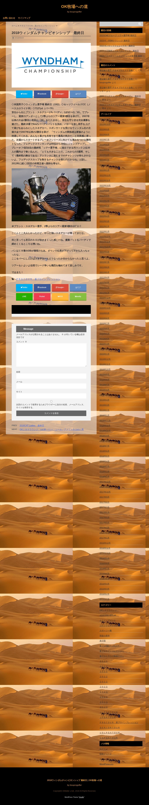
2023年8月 (104, 134)
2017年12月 (105, 482)
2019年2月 (104, 410)
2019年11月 (105, 364)
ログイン (104, 749)
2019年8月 (104, 379)
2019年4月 (104, 400)
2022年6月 (104, 206)
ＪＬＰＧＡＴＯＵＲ (109, 712)
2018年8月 (104, 441)
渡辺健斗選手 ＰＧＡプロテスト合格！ (117, 70)
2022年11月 (105, 180)
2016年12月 (105, 543)
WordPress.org (106, 764)
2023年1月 (104, 170)
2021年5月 (104, 272)
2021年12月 (105, 236)
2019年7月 (104, 385)
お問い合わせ (9, 18)
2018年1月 (104, 476)
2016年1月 (104, 599)
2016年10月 (105, 553)
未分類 (103, 641)
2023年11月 (105, 119)
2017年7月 (104, 507)
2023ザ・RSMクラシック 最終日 (115, 40)
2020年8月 (104, 318)
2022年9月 (104, 191)
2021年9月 (104, 252)
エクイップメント (108, 620)
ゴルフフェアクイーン (110, 625)
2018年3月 (104, 466)
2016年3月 (104, 589)
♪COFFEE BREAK (109, 615)
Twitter (25, 94)
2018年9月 (104, 436)
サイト (19, 392)
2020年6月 (104, 328)
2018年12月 (105, 420)
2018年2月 (104, 471)
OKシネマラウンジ (109, 610)
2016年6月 (104, 573)
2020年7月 (104, 323)
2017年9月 (104, 497)
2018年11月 (105, 425)
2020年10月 (105, 308)
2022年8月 (104, 196)
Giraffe (81, 797)
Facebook (42, 94)
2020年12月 (105, 298)
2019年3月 (104, 405)
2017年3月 (104, 528)
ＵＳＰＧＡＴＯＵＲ (109, 738)
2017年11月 (105, 487)
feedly (78, 296)
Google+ (61, 94)
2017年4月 (104, 522)
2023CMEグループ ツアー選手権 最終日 (118, 35)
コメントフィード (108, 759)
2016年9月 (104, 558)
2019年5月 (104, 395)
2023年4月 (104, 155)
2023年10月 (105, 124)
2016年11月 (105, 548)
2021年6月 (104, 267)
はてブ (78, 94)
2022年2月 (104, 226)
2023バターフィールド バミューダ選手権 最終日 (121, 58)
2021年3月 (104, 282)
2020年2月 (104, 349)
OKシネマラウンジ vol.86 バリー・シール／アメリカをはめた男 (52, 429)
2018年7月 (104, 446)
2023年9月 (104, 129)
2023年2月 (104, 165)
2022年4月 (104, 216)
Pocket (42, 296)
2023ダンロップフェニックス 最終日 (117, 45)
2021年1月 (104, 293)
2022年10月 (105, 185)
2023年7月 (104, 139)
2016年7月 (104, 568)
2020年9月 (104, 313)
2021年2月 (104, 288)
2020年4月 (104, 339)
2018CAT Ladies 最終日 (32, 425)
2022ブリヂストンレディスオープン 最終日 (120, 96)
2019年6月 (104, 390)
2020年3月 (104, 344)
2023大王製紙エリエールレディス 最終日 (119, 51)
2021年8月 (104, 257)
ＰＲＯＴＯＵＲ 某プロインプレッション (38, 279)
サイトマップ (24, 18)
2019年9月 (104, 374)
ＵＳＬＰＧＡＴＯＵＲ (110, 732)
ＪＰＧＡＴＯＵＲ (108, 717)
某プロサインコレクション (112, 651)
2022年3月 (104, 221)
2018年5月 (104, 456)
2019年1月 (104, 415)
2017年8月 (104, 502)
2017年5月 (104, 517)
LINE (24, 296)
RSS (61, 296)
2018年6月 (104, 451)
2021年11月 (105, 242)
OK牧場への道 (74, 6)
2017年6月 (104, 512)
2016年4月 (104, 584)
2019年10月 (105, 369)
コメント (21, 341)
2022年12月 (105, 175)
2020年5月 (104, 333)
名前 (18, 372)
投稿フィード (106, 754)
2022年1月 (104, 231)
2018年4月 (104, 461)
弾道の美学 (105, 635)
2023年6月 (104, 145)
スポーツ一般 (106, 630)
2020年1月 (104, 354)
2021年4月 (104, 277)
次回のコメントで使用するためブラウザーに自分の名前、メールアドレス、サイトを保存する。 (50, 406)
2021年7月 (104, 262)
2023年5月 (104, 150)
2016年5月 (104, 579)
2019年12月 (105, 359)
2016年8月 (104, 563)
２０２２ (104, 666)
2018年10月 (105, 430)
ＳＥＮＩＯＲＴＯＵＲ (110, 727)
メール (19, 382)
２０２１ (104, 661)
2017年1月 (104, 538)
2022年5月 (104, 211)
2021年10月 (105, 247)
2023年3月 (104, 160)
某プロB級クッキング (110, 646)
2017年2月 (104, 533)
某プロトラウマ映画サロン (112, 656)
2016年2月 (104, 594)
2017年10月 (105, 492)
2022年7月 (104, 201)
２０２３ (104, 687)
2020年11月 (105, 303)
